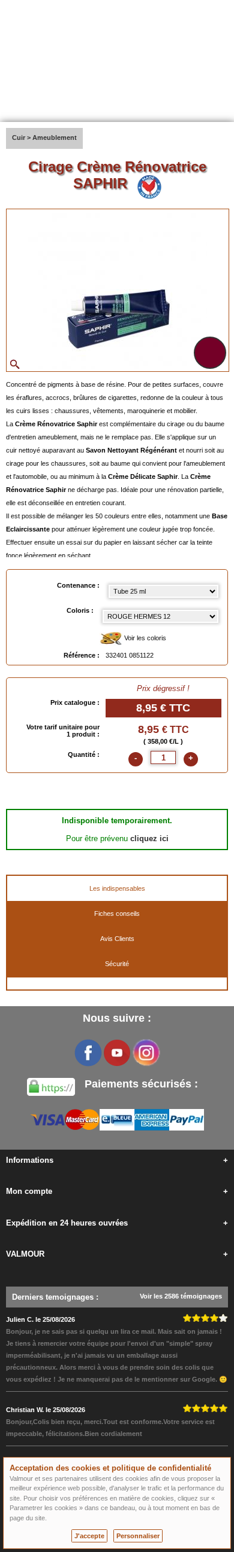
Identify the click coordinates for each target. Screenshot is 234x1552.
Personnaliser (138, 1535)
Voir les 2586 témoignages (181, 1296)
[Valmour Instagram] (145, 1052)
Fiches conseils (117, 913)
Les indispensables (117, 888)
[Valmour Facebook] (88, 1052)
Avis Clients (117, 938)
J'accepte (89, 1535)
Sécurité (117, 963)
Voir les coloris (144, 637)
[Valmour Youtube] (117, 1052)
